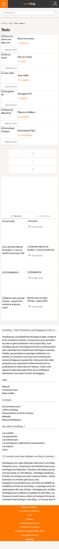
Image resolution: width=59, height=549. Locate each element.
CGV (30, 515)
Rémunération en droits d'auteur (18, 413)
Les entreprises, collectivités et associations (23, 443)
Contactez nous (10, 390)
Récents (17, 216)
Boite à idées (8, 393)
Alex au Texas (24, 57)
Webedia (6, 416)
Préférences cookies (30, 527)
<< (33, 153)
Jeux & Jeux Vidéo (13, 86)
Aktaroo (24, 98)
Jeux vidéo (23, 75)
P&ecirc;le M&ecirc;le (28, 112)
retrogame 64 (24, 93)
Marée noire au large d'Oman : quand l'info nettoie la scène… (37, 300)
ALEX (23, 61)
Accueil (4, 23)
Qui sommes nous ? (11, 406)
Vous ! (5, 449)
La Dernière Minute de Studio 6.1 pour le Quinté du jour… (40, 248)
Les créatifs (8, 433)
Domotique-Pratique (28, 130)
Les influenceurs (10, 439)
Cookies (30, 519)
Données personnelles (30, 523)
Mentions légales (29, 507)
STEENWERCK (34, 272)
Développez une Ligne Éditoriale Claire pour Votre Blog (28, 463)
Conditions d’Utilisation (30, 511)
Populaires (45, 216)
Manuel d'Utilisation (11, 420)
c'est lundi (32, 221)
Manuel (5, 386)
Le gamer (24, 80)
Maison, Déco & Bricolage (16, 50)
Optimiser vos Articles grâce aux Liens (20, 479)
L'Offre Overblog (10, 410)
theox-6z (24, 43)
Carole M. (25, 117)
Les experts (7, 446)
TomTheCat (26, 135)
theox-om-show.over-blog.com (33, 38)
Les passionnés (9, 436)
